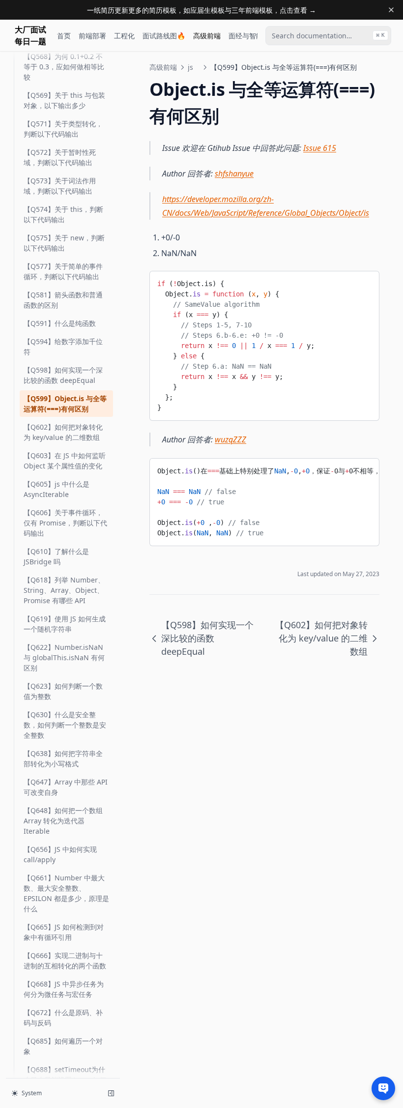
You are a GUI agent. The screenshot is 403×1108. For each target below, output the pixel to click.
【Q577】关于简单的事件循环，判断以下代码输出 (63, 271)
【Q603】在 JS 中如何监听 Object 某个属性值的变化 (65, 460)
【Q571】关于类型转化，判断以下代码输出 (63, 129)
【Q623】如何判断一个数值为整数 (63, 691)
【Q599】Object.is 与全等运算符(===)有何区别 (65, 403)
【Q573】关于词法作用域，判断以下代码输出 (60, 186)
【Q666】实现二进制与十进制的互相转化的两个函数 (65, 960)
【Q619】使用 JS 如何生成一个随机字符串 (65, 624)
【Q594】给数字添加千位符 (63, 346)
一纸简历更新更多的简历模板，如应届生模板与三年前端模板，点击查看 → (201, 10)
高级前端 (207, 35)
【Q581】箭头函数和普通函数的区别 (63, 300)
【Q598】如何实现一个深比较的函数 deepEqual (63, 375)
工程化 (124, 35)
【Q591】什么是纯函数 (60, 323)
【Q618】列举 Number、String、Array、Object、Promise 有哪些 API (64, 590)
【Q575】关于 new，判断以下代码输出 (64, 243)
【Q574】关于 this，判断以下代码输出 (63, 214)
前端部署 (92, 35)
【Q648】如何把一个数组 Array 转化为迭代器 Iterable (63, 821)
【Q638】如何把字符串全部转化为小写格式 (63, 758)
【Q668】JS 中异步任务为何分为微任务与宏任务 (64, 989)
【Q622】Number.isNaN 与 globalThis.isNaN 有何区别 (64, 657)
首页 (64, 35)
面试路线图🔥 (164, 35)
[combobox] (328, 35)
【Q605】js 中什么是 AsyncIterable (56, 489)
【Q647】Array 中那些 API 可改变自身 (66, 787)
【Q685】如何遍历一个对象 (63, 1046)
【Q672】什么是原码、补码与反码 (63, 1017)
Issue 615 (319, 148)
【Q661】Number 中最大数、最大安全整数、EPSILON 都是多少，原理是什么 (66, 893)
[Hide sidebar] (111, 1093)
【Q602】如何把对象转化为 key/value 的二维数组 (63, 432)
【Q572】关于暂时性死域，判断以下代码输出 (60, 157)
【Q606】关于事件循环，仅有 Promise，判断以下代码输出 (65, 523)
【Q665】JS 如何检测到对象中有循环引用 (64, 932)
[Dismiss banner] (391, 10)
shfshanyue (234, 173)
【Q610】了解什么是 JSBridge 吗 (56, 556)
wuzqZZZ (230, 439)
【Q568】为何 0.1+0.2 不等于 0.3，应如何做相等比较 (64, 67)
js (190, 67)
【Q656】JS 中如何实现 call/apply (60, 854)
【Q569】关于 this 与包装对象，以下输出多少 (64, 100)
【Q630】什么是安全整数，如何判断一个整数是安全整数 (65, 725)
